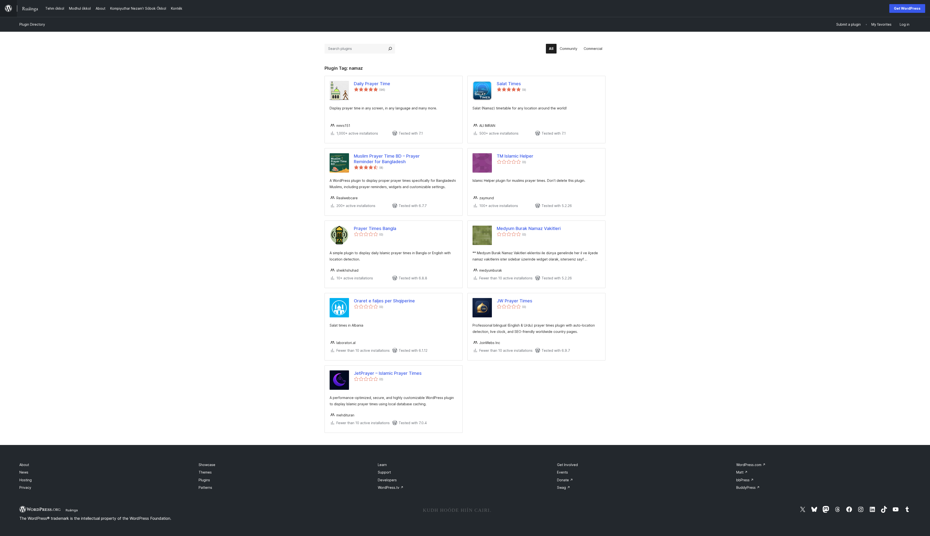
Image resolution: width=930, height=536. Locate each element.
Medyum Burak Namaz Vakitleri (529, 228)
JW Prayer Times (514, 300)
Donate (565, 480)
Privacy (25, 487)
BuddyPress (748, 487)
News (23, 472)
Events (562, 472)
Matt (742, 472)
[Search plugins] (390, 49)
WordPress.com (751, 465)
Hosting (25, 480)
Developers (387, 480)
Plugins (204, 480)
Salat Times (509, 83)
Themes (205, 472)
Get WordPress (907, 8)
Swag (563, 487)
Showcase (207, 465)
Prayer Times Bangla (375, 228)
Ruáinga (72, 510)
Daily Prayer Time (372, 83)
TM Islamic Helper (515, 156)
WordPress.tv (390, 487)
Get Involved (567, 465)
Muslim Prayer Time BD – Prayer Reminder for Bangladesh (387, 158)
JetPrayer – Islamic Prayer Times (388, 373)
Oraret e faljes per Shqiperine (384, 300)
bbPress (745, 480)
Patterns (205, 487)
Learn (382, 465)
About (24, 465)
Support (384, 472)
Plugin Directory (32, 24)
